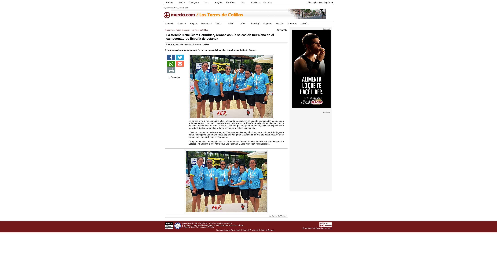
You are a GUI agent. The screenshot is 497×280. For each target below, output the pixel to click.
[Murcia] (180, 13)
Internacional (206, 23)
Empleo (193, 23)
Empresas (292, 23)
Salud (230, 23)
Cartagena (194, 2)
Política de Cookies (266, 230)
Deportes (267, 23)
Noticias (280, 23)
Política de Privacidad (249, 230)
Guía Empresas (243, 3)
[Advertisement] (310, 152)
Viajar (218, 23)
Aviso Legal (235, 230)
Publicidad (255, 2)
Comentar (175, 77)
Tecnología (255, 23)
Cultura (243, 23)
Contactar (267, 2)
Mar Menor (231, 2)
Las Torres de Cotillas (277, 216)
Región (218, 2)
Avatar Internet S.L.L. (324, 228)
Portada (169, 2)
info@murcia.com (223, 230)
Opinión (304, 23)
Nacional (181, 23)
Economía (169, 23)
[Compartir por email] (180, 64)
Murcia (181, 2)
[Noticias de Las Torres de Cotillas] (226, 13)
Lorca (206, 2)
